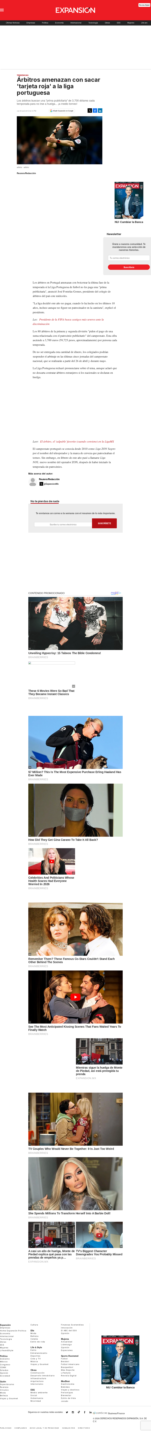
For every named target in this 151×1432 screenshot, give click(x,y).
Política (45, 23)
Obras (107, 23)
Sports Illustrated (69, 1355)
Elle (32, 1330)
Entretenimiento (39, 1353)
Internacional (75, 23)
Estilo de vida (38, 1342)
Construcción (38, 1373)
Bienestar (66, 1395)
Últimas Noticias (13, 23)
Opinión (4, 1373)
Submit (104, 523)
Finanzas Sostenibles (72, 1325)
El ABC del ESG (69, 1330)
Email (63, 524)
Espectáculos (7, 1384)
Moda (3, 1393)
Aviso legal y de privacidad (44, 1427)
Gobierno (5, 1359)
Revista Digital (144, 5)
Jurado (64, 1401)
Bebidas (65, 1387)
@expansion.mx (79, 1412)
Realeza (4, 1387)
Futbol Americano (70, 1364)
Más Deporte (68, 1370)
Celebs (34, 1339)
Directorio (84, 1427)
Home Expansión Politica (13, 1331)
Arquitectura (37, 1381)
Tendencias (22, 75)
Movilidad (36, 1401)
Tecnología (93, 23)
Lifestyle (66, 1373)
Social (34, 1395)
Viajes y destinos (70, 1390)
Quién (3, 1381)
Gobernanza (37, 1398)
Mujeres (130, 23)
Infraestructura (38, 1378)
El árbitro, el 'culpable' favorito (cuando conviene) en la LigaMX (76, 441)
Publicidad (6, 1427)
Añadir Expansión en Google (63, 111)
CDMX (3, 1367)
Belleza (4, 1395)
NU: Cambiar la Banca (129, 222)
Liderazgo (66, 1344)
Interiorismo (37, 1384)
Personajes (67, 1392)
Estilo (33, 1350)
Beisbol (65, 1361)
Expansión (5, 1324)
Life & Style (36, 1347)
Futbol (64, 1359)
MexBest (65, 1381)
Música (34, 1361)
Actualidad (66, 1342)
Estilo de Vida (68, 1398)
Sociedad (5, 1376)
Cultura (34, 1325)
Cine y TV (36, 1359)
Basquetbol (67, 1367)
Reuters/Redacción (49, 479)
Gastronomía (67, 1384)
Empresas (31, 23)
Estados (4, 1370)
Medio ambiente (39, 1392)
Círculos (4, 1390)
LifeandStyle (7, 1350)
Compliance (20, 1427)
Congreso (5, 1364)
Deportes (35, 1356)
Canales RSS (68, 1427)
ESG (118, 23)
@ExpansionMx (51, 484)
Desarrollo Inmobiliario (43, 1376)
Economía (59, 23)
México (4, 1362)
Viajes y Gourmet (9, 1398)
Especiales (67, 1350)
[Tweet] (90, 110)
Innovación (67, 1328)
